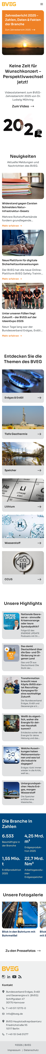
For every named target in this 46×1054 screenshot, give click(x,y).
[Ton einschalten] (39, 132)
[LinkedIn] (8, 976)
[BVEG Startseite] (23, 968)
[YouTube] (14, 976)
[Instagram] (3, 976)
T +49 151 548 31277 (17, 1034)
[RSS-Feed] (19, 976)
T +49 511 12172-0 (16, 1008)
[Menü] (41, 4)
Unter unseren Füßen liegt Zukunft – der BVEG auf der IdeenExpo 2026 (19, 317)
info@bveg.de (14, 1013)
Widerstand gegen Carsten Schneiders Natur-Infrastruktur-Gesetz (19, 207)
